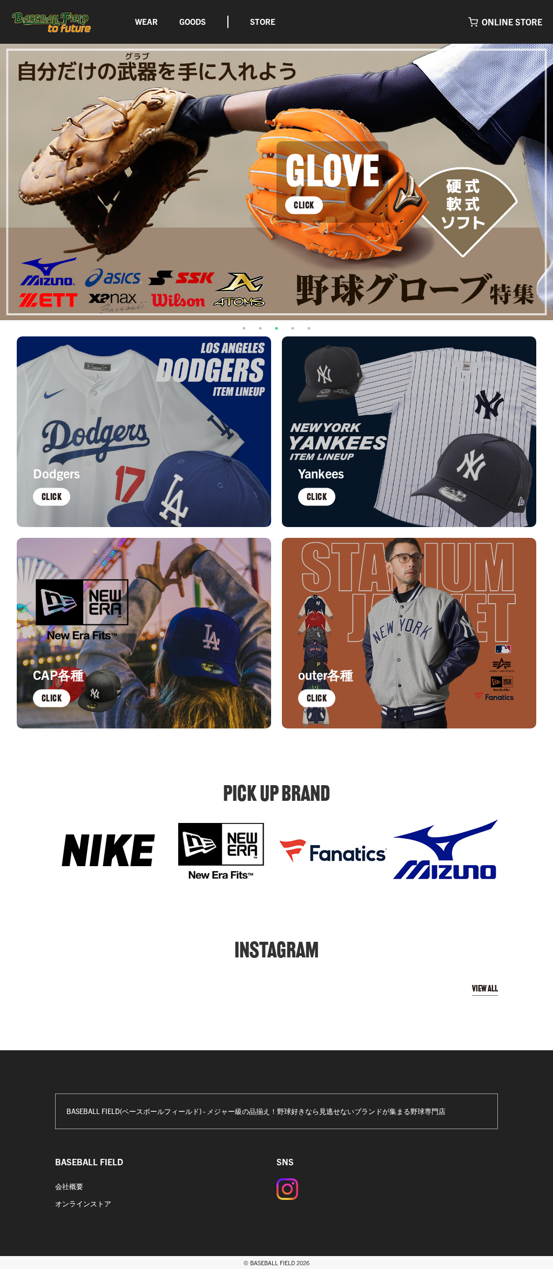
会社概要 (69, 1186)
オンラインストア (83, 1203)
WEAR (146, 21)
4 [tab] (292, 328)
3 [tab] (276, 328)
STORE (262, 21)
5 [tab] (309, 328)
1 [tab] (244, 328)
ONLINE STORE (512, 21)
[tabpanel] (276, 182)
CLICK (304, 205)
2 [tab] (260, 328)
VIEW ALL (485, 988)
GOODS (192, 21)
